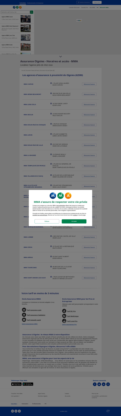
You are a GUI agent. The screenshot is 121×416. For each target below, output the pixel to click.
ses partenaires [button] (61, 205)
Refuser (47, 221)
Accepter (74, 221)
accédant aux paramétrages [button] (40, 215)
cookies (75, 215)
